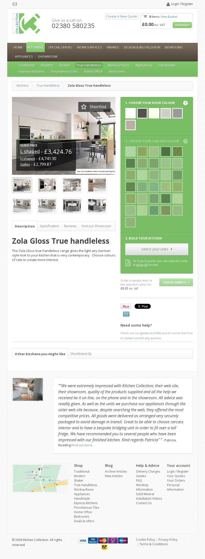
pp (104, 547)
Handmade (167, 65)
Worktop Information (144, 487)
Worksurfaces (89, 47)
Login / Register (182, 4)
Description (25, 226)
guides (144, 333)
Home (18, 47)
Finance (113, 47)
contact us (131, 338)
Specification (49, 226)
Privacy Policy (168, 539)
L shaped (30, 151)
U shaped (27, 158)
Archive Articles (116, 471)
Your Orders (176, 480)
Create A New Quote (121, 16)
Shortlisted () (80, 353)
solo (113, 540)
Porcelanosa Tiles (64, 71)
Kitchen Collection (26, 23)
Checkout (182, 25)
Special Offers (60, 47)
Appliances (24, 56)
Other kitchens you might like (40, 354)
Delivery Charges (148, 471)
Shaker (64, 65)
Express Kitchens (31, 71)
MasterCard (103, 540)
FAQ (158, 333)
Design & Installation (142, 47)
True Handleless (89, 65)
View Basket (168, 17)
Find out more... (83, 445)
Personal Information (175, 487)
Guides (141, 476)
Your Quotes (176, 476)
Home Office (93, 71)
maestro (123, 540)
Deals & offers (84, 521)
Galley (25, 164)
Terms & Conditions (154, 544)
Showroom (47, 56)
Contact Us (144, 503)
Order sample (175, 282)
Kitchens (36, 47)
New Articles (113, 476)
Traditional (26, 65)
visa (83, 540)
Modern (47, 65)
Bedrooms (174, 47)
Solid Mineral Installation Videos (149, 496)
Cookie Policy (145, 539)
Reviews (70, 226)
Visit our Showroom (96, 226)
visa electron (93, 540)
